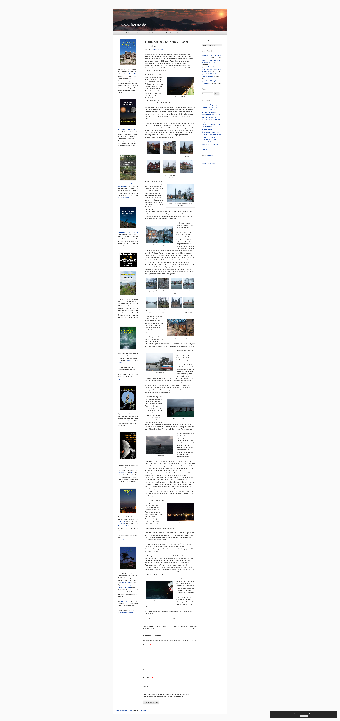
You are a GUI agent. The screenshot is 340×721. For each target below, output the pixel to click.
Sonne (213, 137)
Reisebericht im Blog (123, 197)
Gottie (213, 110)
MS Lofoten (217, 124)
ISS (216, 122)
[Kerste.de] (170, 20)
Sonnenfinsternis (207, 139)
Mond (212, 124)
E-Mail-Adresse (148, 678)
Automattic (144, 710)
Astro (203, 105)
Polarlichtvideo (217, 134)
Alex (162, 49)
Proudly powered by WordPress (124, 710)
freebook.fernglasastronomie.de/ (127, 540)
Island (218, 119)
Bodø (215, 107)
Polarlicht (209, 134)
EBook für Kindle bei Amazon (128, 526)
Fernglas (209, 110)
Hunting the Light (214, 114)
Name (145, 669)
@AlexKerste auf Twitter (208, 163)
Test (211, 144)
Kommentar (147, 644)
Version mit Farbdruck (126, 582)
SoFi (203, 137)
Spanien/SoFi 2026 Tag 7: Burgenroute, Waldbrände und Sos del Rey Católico (211, 69)
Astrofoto (207, 105)
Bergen (212, 105)
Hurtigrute (204, 117)
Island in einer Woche (208, 122)
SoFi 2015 (207, 137)
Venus (216, 147)
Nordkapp (215, 127)
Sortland (215, 139)
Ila (176, 618)
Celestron (204, 110)
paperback (121, 379)
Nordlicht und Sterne (210, 130)
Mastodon (211, 155)
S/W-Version (121, 523)
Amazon (130, 421)
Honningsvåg (205, 114)
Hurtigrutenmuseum (207, 119)
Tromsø (204, 147)
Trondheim (210, 147)
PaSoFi (204, 134)
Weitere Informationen (325, 713)
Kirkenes (204, 124)
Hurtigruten (212, 116)
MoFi (208, 124)
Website (145, 686)
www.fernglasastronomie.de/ (126, 612)
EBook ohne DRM (126, 601)
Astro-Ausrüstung (140, 32)
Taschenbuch (123, 320)
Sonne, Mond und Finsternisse (126, 129)
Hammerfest (212, 112)
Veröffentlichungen (129, 32)
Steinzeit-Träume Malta (130, 74)
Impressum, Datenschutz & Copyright (180, 32)
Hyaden (214, 119)
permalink (187, 618)
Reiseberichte (164, 32)
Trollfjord (215, 144)
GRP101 (218, 109)
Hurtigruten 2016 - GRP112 (163, 618)
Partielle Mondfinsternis (213, 132)
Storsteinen (205, 142)
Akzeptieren (304, 716)
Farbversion (121, 521)
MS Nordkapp (207, 126)
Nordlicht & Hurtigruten (153, 32)
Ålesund (204, 149)
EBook (134, 320)
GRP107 (205, 112)
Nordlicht (204, 129)
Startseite (119, 32)
